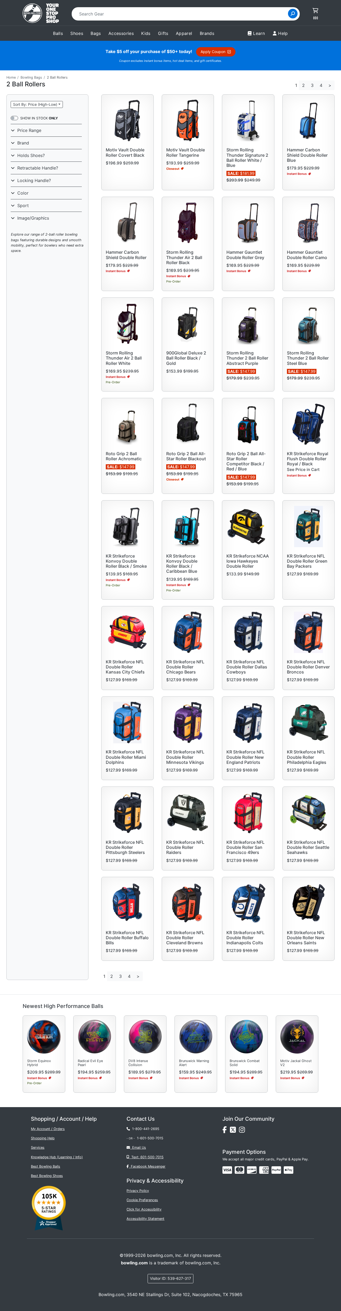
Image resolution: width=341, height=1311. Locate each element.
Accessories (121, 33)
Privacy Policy (138, 1191)
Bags (96, 33)
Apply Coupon (214, 51)
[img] (276, 1170)
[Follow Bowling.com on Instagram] (243, 1131)
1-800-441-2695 (144, 1129)
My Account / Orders (48, 1129)
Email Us (138, 1147)
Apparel (184, 33)
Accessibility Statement (145, 1219)
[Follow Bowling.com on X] (234, 1131)
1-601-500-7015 (150, 1138)
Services (37, 1147)
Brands (207, 33)
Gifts (163, 33)
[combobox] (181, 14)
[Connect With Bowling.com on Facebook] (226, 1131)
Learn (259, 33)
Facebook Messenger (147, 1166)
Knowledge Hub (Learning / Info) (57, 1157)
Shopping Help (43, 1138)
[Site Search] (293, 13)
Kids (146, 33)
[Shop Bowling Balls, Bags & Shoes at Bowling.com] (41, 14)
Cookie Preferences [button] (142, 1200)
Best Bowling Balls (45, 1166)
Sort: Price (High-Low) (35, 104)
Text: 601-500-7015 (146, 1157)
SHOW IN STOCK (39, 118)
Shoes (76, 33)
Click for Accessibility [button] (144, 1209)
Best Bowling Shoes (47, 1176)
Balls (58, 33)
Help (283, 33)
